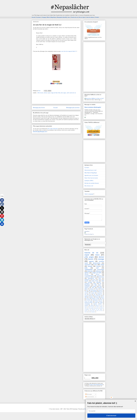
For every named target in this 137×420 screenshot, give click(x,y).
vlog (100, 286)
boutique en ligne (95, 298)
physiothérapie (97, 295)
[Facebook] (2, 200)
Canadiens (91, 297)
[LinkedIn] (2, 220)
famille (94, 277)
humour (98, 266)
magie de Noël (54, 92)
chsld (103, 298)
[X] (2, 208)
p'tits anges (63, 92)
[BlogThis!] (46, 91)
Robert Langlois (99, 306)
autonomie (88, 264)
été (100, 283)
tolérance (98, 271)
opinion (87, 272)
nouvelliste (99, 293)
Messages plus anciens (72, 107)
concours (99, 275)
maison (92, 293)
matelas (86, 305)
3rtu (101, 305)
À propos (87, 167)
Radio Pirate (95, 281)
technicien (101, 277)
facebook (88, 299)
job (91, 295)
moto (86, 291)
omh (85, 294)
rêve (95, 264)
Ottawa (97, 297)
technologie (100, 269)
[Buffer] (2, 212)
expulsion (87, 295)
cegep (101, 302)
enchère (86, 310)
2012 (101, 299)
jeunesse (100, 290)
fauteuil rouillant (97, 303)
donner (45, 92)
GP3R (86, 306)
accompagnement (89, 275)
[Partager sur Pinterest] (50, 91)
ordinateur (87, 283)
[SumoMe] (2, 224)
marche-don (92, 310)
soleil (94, 283)
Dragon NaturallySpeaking (96, 384)
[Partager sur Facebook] (49, 91)
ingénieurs (87, 279)
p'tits (49, 128)
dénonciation (96, 263)
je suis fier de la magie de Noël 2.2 (68, 51)
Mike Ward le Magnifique (91, 172)
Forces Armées (98, 301)
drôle (86, 268)
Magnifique (87, 285)
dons (87, 290)
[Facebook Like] (2, 204)
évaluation (93, 311)
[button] (111, 402)
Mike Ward (98, 285)
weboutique (95, 299)
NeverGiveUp (91, 306)
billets (86, 289)
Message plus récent (39, 107)
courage (101, 259)
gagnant (91, 261)
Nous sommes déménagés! (93, 107)
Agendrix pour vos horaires (91, 175)
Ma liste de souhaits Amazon (92, 183)
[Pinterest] (2, 216)
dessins (101, 291)
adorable (98, 282)
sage (90, 291)
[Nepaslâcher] (85, 232)
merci (97, 255)
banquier (102, 289)
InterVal (86, 274)
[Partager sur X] (47, 91)
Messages (89, 394)
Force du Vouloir (89, 301)
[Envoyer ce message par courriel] (44, 91)
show (100, 279)
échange (99, 287)
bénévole (90, 271)
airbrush (102, 297)
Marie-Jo (100, 294)
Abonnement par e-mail (90, 170)
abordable (95, 291)
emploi (94, 286)
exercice (86, 293)
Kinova (97, 274)
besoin (41, 92)
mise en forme (99, 310)
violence (87, 287)
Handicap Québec (89, 302)
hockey (91, 289)
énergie (90, 266)
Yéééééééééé (89, 269)
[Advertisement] (56, 100)
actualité (90, 282)
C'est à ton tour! (111, 415)
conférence (87, 277)
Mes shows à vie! (89, 185)
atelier (96, 302)
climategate (87, 303)
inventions (87, 286)
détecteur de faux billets (97, 309)
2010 (38, 92)
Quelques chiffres (89, 180)
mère (85, 311)
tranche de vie (72, 92)
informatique (93, 290)
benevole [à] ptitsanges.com (40, 131)
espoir (49, 92)
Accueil (55, 107)
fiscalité (86, 281)
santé (91, 305)
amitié (102, 264)
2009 (102, 281)
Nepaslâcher (87, 231)
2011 (94, 294)
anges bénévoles (54, 128)
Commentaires (90, 396)
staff (68, 92)
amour (87, 298)
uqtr (90, 294)
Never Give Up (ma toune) (91, 178)
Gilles (96, 289)
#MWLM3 (97, 305)
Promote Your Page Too (89, 234)
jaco (94, 279)
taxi (88, 311)
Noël (59, 92)
